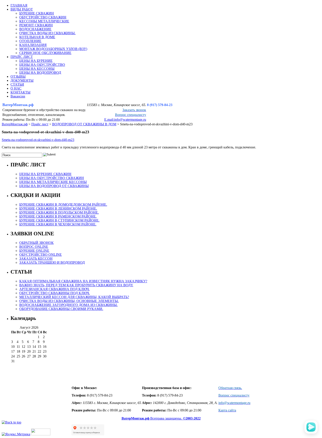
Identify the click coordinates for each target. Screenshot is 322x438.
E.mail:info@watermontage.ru (125, 119)
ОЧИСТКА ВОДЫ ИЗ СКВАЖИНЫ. (47, 33)
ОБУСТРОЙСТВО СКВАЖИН (42, 17)
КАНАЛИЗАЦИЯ (33, 45)
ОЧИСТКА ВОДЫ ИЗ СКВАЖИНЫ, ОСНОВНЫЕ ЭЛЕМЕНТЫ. (69, 301)
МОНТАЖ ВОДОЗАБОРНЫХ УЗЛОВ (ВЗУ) (53, 49)
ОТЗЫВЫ (18, 76)
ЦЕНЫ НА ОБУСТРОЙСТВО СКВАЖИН (51, 178)
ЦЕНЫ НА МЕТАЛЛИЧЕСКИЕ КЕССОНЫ (53, 182)
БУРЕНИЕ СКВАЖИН (36, 13)
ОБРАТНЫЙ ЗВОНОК (36, 243)
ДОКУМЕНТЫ (22, 80)
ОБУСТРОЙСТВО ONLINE (40, 254)
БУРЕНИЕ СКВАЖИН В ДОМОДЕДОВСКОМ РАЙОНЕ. (63, 204)
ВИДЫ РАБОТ (22, 9)
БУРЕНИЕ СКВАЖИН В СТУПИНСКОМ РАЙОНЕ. (59, 220)
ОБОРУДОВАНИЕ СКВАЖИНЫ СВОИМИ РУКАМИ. (61, 309)
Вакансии (18, 96)
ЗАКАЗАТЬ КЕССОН (36, 258)
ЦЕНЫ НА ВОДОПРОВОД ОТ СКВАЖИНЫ (54, 186)
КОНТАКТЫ (20, 92)
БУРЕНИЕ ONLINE (34, 250)
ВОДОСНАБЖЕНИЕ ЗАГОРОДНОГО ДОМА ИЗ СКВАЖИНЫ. (68, 305)
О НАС (16, 88)
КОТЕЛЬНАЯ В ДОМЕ (37, 37)
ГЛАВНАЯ (19, 5)
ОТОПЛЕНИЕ (30, 41)
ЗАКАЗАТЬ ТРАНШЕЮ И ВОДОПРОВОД (52, 262)
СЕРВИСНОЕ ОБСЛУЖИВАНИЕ (45, 53)
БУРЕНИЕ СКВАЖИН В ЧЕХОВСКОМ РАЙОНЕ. (57, 224)
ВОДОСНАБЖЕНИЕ (35, 29)
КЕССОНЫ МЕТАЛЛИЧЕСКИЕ (44, 21)
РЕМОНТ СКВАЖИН (36, 25)
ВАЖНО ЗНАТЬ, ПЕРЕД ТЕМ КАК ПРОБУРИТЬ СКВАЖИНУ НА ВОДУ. (76, 285)
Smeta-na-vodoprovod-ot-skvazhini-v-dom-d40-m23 (38, 140)
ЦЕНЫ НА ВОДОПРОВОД (40, 72)
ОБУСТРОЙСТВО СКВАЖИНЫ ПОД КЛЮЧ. (54, 293)
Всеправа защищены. (161, 418)
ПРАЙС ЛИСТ (22, 57)
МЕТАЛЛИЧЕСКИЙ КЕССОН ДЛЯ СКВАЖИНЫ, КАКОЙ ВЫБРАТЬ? (74, 297)
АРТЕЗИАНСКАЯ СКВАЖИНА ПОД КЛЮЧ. (54, 289)
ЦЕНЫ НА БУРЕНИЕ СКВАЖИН (45, 174)
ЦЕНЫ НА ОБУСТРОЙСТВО (42, 65)
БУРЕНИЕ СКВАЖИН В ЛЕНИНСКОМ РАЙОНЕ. (58, 208)
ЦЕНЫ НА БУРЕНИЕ (36, 61)
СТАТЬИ (17, 84)
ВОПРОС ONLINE (33, 247)
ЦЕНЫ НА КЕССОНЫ (37, 68)
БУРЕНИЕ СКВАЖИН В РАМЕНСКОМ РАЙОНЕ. (58, 216)
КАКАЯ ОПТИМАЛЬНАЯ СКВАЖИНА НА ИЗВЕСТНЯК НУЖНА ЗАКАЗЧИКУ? (83, 281)
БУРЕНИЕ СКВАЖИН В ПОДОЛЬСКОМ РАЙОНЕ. (59, 212)
